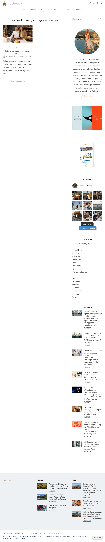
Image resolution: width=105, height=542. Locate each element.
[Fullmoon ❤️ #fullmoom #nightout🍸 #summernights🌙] (77, 195)
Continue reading (19, 81)
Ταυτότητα (7, 533)
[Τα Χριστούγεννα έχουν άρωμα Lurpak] (18, 42)
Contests (76, 256)
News (24, 9)
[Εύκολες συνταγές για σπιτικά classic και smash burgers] (76, 503)
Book (74, 247)
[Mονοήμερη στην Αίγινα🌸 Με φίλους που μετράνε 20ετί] (87, 206)
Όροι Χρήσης (19, 533)
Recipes (75, 287)
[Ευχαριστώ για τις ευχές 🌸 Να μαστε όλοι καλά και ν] (97, 195)
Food (42, 9)
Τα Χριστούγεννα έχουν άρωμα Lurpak (17, 52)
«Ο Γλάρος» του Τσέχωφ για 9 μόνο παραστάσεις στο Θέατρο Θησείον (91, 445)
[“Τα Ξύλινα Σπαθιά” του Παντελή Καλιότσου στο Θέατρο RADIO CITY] (77, 374)
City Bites (76, 253)
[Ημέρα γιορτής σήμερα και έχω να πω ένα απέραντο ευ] (97, 216)
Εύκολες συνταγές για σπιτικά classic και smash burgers (92, 503)
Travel (33, 9)
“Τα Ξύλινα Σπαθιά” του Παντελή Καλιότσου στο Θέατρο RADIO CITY (92, 375)
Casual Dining (77, 250)
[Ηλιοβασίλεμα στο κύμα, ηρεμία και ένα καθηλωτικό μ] (87, 195)
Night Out (76, 281)
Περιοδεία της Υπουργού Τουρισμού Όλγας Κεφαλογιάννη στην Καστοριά (93, 410)
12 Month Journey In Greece (83, 244)
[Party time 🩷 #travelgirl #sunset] (97, 206)
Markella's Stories (79, 272)
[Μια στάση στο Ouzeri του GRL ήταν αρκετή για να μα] (77, 216)
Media (75, 275)
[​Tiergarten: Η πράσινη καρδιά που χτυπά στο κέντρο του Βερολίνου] (42, 486)
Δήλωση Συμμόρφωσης (49, 533)
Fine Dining (76, 259)
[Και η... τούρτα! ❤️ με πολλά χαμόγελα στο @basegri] (87, 216)
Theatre (75, 294)
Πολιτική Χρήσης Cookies (17, 538)
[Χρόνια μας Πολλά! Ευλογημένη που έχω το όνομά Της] (77, 206)
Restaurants (77, 291)
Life (73, 269)
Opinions (79, 9)
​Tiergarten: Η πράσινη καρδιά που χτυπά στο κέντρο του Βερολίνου (58, 486)
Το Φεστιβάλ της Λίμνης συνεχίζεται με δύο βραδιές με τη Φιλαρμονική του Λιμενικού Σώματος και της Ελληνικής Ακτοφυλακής (93, 318)
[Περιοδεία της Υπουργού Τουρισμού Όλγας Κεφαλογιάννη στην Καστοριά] (77, 409)
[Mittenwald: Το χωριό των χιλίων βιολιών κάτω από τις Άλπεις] (42, 497)
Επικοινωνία (32, 533)
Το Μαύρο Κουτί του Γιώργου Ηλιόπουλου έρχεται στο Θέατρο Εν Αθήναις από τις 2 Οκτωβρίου (92, 337)
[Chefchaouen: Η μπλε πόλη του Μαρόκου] (42, 508)
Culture (67, 9)
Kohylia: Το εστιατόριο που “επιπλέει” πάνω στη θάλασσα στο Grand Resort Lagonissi (92, 515)
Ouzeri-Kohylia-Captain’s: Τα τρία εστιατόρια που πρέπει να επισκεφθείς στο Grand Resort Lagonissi (92, 489)
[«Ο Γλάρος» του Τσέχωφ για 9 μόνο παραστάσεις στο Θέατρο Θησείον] (77, 444)
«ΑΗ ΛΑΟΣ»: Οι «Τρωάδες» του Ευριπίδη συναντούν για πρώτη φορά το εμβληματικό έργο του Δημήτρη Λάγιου (93, 393)
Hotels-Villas (54, 9)
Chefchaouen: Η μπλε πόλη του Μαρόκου (57, 506)
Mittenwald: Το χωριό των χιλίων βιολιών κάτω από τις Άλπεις (57, 497)
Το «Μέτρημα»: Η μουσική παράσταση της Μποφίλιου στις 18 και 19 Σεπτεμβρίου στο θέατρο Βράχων (92, 428)
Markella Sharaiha (14, 56)
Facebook (7, 480)
